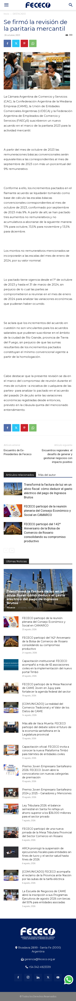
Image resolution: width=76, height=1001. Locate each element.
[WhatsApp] (33, 43)
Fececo (11, 607)
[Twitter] (16, 43)
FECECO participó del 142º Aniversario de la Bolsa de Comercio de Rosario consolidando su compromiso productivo (45, 532)
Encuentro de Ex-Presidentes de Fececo (18, 452)
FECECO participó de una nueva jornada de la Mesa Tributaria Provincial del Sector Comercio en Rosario (47, 832)
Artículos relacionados (20, 475)
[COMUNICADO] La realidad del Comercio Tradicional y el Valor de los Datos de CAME (45, 707)
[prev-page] (6, 550)
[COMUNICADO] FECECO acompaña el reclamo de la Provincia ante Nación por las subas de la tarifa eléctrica (46, 875)
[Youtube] (58, 977)
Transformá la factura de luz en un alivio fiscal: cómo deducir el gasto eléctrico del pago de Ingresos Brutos (36, 597)
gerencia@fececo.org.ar (39, 959)
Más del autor (47, 475)
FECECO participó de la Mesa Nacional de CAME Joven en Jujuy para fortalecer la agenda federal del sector (47, 688)
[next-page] (12, 550)
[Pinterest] (24, 43)
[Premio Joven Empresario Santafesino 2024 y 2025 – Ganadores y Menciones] (11, 793)
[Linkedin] (38, 977)
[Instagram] (28, 977)
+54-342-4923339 (39, 967)
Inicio (6, 13)
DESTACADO (19, 13)
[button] (6, 5)
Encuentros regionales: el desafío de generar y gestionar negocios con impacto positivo (57, 456)
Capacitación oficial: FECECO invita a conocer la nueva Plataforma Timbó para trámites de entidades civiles (45, 750)
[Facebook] (7, 43)
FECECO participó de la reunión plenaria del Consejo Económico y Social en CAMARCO (47, 510)
